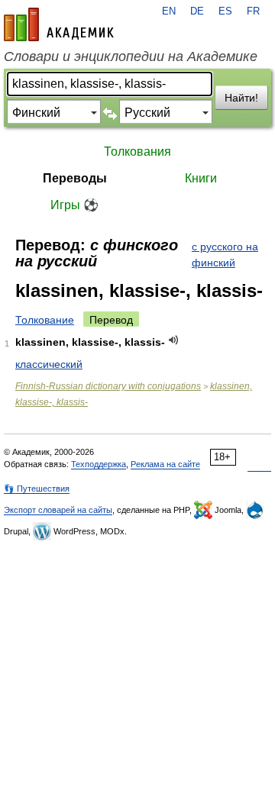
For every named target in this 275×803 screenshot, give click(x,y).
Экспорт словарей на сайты (58, 509)
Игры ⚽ (74, 204)
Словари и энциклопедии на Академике (130, 56)
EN (169, 11)
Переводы (75, 178)
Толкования (137, 151)
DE (197, 11)
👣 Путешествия (37, 488)
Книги (201, 178)
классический (48, 364)
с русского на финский (225, 254)
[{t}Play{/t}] (174, 340)
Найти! (241, 98)
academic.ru (59, 24)
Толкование (44, 320)
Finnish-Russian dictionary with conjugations (108, 386)
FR (253, 11)
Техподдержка (98, 464)
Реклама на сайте (165, 464)
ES (225, 11)
